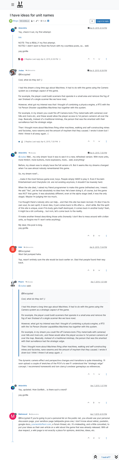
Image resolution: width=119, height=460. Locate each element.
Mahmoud (22, 414)
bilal (20, 247)
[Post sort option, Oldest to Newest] (92, 21)
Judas (21, 70)
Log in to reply (103, 21)
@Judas (33, 153)
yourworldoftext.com (41, 424)
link (20, 37)
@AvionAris (31, 70)
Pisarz (21, 282)
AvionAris (22, 28)
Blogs (15, 20)
